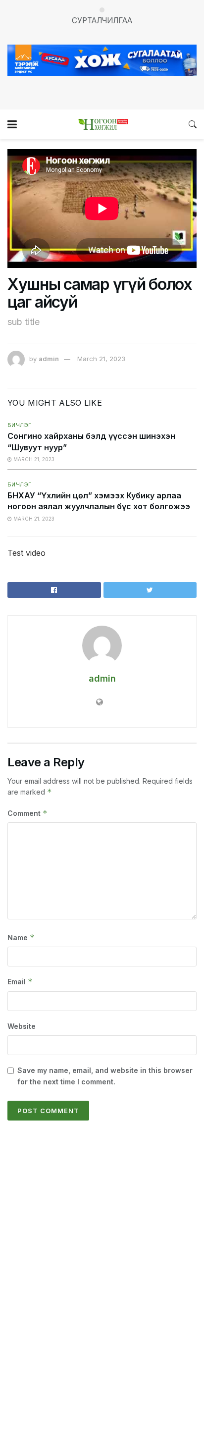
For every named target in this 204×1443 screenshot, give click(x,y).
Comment (27, 813)
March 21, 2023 (101, 359)
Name (21, 937)
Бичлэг (19, 425)
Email (20, 981)
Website (21, 1026)
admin (49, 359)
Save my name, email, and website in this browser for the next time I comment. (105, 1075)
